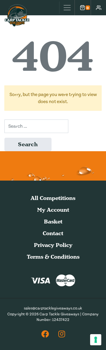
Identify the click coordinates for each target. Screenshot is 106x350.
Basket (53, 221)
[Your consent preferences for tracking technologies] (95, 339)
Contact (53, 233)
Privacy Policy (53, 245)
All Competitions (53, 198)
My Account (53, 209)
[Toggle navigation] (66, 7)
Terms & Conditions (53, 256)
